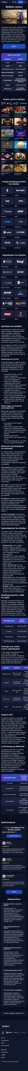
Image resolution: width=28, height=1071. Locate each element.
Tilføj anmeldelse (14, 836)
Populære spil (3, 103)
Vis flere (14, 891)
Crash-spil (17, 103)
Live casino (11, 103)
